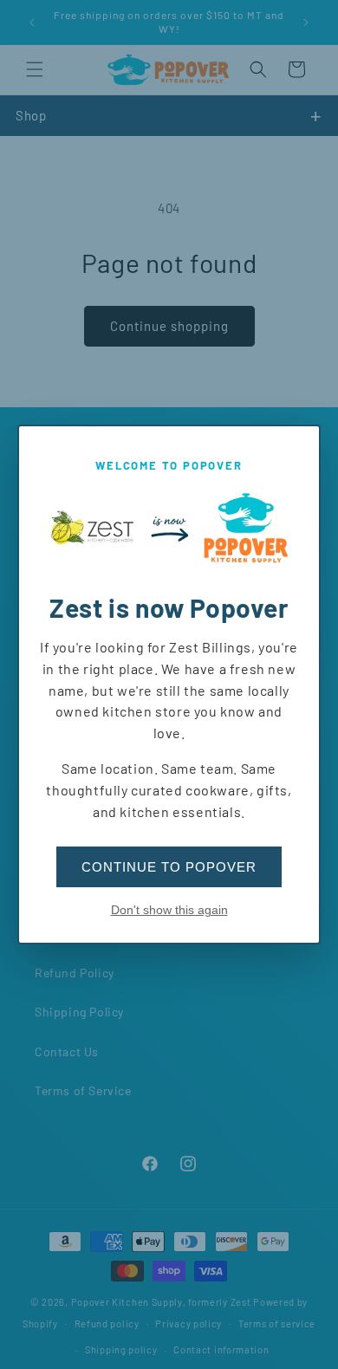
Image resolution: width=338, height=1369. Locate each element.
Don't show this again (169, 910)
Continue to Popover (169, 867)
